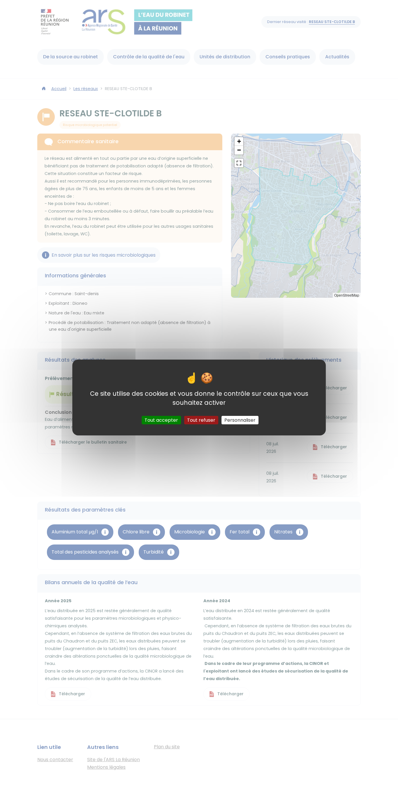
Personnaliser (240, 420)
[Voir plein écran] (239, 163)
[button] (239, 141)
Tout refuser (201, 420)
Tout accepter (161, 420)
